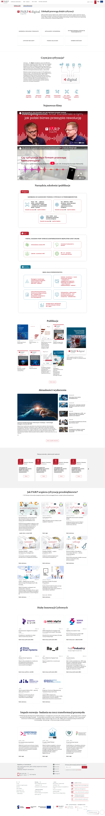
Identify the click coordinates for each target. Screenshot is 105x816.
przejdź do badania (40, 209)
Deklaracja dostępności (80, 788)
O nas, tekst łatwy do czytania (81, 792)
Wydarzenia (34, 1)
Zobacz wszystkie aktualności (52, 440)
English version (78, 782)
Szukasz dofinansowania (27, 5)
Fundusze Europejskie (16, 1)
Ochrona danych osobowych (81, 799)
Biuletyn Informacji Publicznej (81, 785)
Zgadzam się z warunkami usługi (71, 769)
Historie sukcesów (43, 1)
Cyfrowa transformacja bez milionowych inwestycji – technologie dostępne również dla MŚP (35, 423)
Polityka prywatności (79, 795)
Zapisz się (84, 767)
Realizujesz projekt (17, 5)
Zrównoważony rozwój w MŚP (38, 244)
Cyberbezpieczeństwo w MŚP (38, 253)
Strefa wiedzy (26, 1)
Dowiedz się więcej (29, 209)
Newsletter (79, 769)
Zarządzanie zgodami (79, 796)
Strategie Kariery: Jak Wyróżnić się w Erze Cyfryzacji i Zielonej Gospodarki (53, 305)
